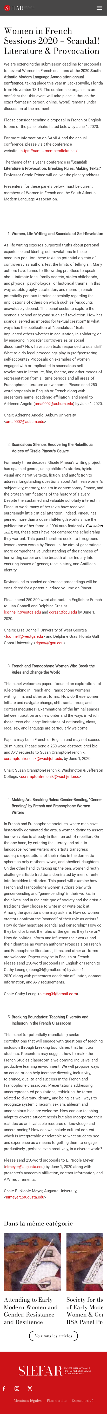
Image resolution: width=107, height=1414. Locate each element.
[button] (99, 8)
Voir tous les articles (53, 1336)
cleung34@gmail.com (58, 994)
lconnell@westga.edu (22, 612)
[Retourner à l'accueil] (19, 8)
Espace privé (82, 1400)
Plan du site (56, 1400)
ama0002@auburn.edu (54, 403)
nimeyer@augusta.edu (24, 1166)
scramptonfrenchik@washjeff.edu (33, 758)
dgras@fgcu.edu (63, 612)
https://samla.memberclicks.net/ (49, 150)
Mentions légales (28, 1400)
